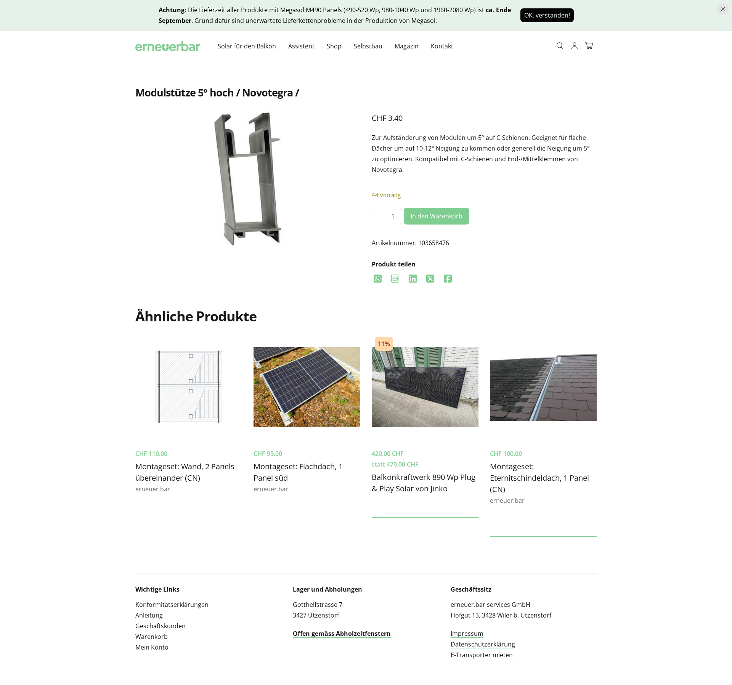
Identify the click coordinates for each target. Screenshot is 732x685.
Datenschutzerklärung (483, 644)
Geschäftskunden (160, 626)
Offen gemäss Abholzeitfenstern (342, 633)
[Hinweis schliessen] (723, 9)
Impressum (467, 633)
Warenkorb (151, 636)
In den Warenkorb (436, 216)
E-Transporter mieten (482, 655)
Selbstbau (368, 46)
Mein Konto (152, 647)
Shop (334, 46)
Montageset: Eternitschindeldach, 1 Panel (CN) (539, 477)
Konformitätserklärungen (172, 604)
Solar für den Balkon (247, 46)
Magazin (407, 46)
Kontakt (442, 46)
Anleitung (149, 615)
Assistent (301, 46)
